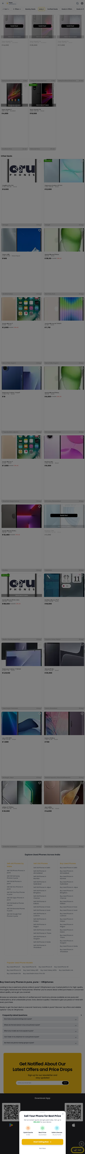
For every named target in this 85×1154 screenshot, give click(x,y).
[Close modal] (63, 1114)
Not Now (42, 1148)
